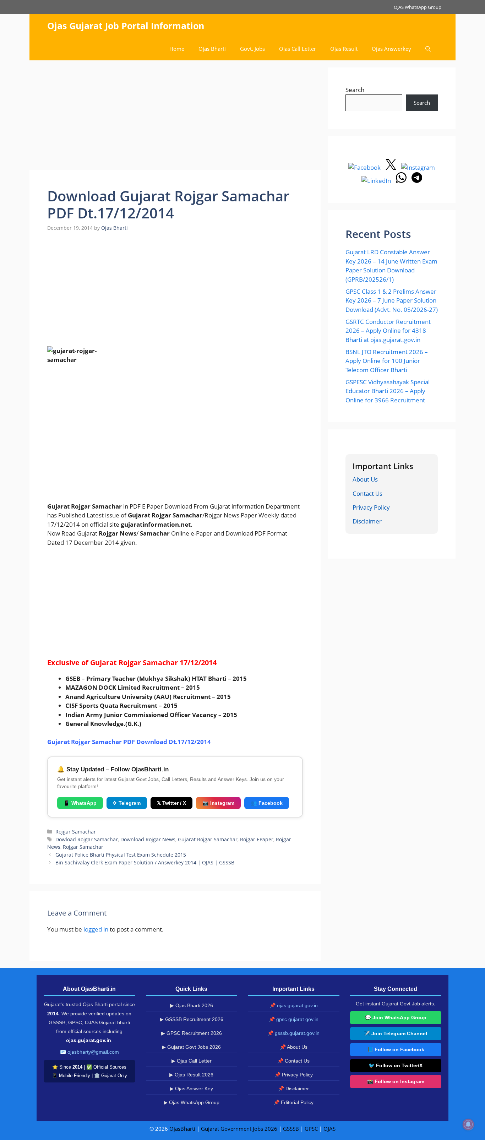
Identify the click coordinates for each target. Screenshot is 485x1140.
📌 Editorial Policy (293, 1102)
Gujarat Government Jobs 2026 (239, 1128)
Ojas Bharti (212, 48)
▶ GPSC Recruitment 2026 (191, 1033)
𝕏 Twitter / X (171, 803)
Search (354, 90)
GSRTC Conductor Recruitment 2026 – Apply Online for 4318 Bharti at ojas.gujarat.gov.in (388, 330)
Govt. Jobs (252, 48)
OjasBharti (182, 1128)
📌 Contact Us (293, 1061)
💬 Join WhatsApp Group (395, 1017)
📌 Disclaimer (293, 1088)
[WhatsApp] (402, 181)
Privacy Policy (371, 507)
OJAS (329, 1128)
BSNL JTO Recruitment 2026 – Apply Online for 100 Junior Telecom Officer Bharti (386, 361)
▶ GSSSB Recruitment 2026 (191, 1019)
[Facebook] (365, 167)
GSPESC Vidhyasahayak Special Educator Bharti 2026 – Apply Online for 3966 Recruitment (387, 391)
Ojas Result (344, 48)
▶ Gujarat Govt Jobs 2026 (191, 1047)
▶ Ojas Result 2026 (191, 1074)
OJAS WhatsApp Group (417, 7)
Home (176, 48)
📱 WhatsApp (80, 803)
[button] (428, 48)
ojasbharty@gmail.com (93, 1052)
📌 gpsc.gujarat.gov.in (293, 1019)
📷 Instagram (218, 803)
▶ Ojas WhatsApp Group (191, 1102)
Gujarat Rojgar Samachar (208, 839)
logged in (95, 929)
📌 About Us (293, 1047)
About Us (365, 479)
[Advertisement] (175, 117)
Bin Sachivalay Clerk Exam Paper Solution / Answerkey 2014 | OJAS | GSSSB (144, 862)
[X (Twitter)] (391, 167)
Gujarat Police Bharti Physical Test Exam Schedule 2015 (120, 854)
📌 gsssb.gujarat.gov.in (293, 1033)
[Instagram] (418, 167)
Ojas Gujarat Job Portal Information (125, 26)
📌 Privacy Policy (293, 1074)
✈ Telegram (127, 803)
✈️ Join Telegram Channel (395, 1033)
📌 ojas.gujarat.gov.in (293, 1005)
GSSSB (291, 1128)
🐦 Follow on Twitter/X (396, 1065)
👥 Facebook (267, 803)
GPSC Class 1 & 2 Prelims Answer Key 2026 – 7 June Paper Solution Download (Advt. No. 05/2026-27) (391, 300)
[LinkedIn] (377, 181)
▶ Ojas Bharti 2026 (191, 1005)
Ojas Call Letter (297, 48)
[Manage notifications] (468, 1124)
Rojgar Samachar (75, 831)
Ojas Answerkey (391, 48)
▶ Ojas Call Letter (191, 1061)
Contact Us (367, 493)
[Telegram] (417, 181)
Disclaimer (367, 521)
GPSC (311, 1128)
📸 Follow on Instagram (395, 1081)
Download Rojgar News (147, 839)
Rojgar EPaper (256, 839)
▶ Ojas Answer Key (191, 1088)
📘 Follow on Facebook (395, 1049)
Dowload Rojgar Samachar (86, 839)
